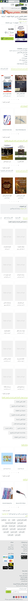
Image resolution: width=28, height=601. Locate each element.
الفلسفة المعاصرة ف (7, 247)
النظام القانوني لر (21, 162)
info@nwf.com (23, 579)
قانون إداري (20, 523)
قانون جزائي (5, 529)
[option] (20, 84)
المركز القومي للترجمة (20, 419)
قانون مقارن (10, 535)
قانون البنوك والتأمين (21, 526)
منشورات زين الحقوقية (20, 411)
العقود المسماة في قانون (7, 196)
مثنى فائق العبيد (7, 277)
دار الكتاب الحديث (9, 428)
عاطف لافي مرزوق (20, 249)
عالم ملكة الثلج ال (21, 469)
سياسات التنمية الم (20, 275)
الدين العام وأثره (21, 303)
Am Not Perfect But (7, 130)
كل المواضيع (5, 514)
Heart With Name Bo (21, 130)
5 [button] (9, 99)
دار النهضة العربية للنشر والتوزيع (18, 406)
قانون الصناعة (12, 526)
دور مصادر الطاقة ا (7, 387)
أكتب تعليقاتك (23, 209)
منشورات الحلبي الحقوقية (19, 437)
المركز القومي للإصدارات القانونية (18, 415)
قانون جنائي (21, 532)
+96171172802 (23, 577)
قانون (26, 516)
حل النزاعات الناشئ (7, 303)
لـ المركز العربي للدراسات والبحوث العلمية (18, 222)
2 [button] (16, 99)
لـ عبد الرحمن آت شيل (21, 96)
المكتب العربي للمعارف (20, 402)
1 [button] (18, 99)
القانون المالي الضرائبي (21, 520)
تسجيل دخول (23, 1)
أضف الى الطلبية (8, 39)
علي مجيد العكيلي (22, 21)
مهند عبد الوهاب (7, 333)
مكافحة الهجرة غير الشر (7, 94)
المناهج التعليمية (7, 331)
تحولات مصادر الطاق (21, 331)
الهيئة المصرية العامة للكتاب (19, 424)
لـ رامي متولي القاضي (7, 96)
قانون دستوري (14, 532)
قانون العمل (4, 526)
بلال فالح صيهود (7, 305)
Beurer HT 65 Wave (20, 503)
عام (9, 520)
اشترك (8, 592)
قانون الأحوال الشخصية (11, 523)
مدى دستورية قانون (7, 162)
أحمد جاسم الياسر (20, 277)
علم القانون (4, 520)
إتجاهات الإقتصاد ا (20, 247)
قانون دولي (6, 532)
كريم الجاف (7, 249)
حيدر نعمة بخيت (7, 361)
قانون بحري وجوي (21, 529)
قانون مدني (17, 535)
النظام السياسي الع (20, 359)
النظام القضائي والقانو (21, 94)
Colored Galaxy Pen (7, 503)
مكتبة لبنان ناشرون (21, 428)
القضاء (13, 520)
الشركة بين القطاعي (7, 359)
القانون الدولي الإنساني (21, 196)
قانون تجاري (12, 529)
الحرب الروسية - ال (7, 275)
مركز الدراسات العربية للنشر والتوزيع (17, 433)
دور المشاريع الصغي (20, 387)
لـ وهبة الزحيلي (20, 198)
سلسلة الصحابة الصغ (7, 469)
